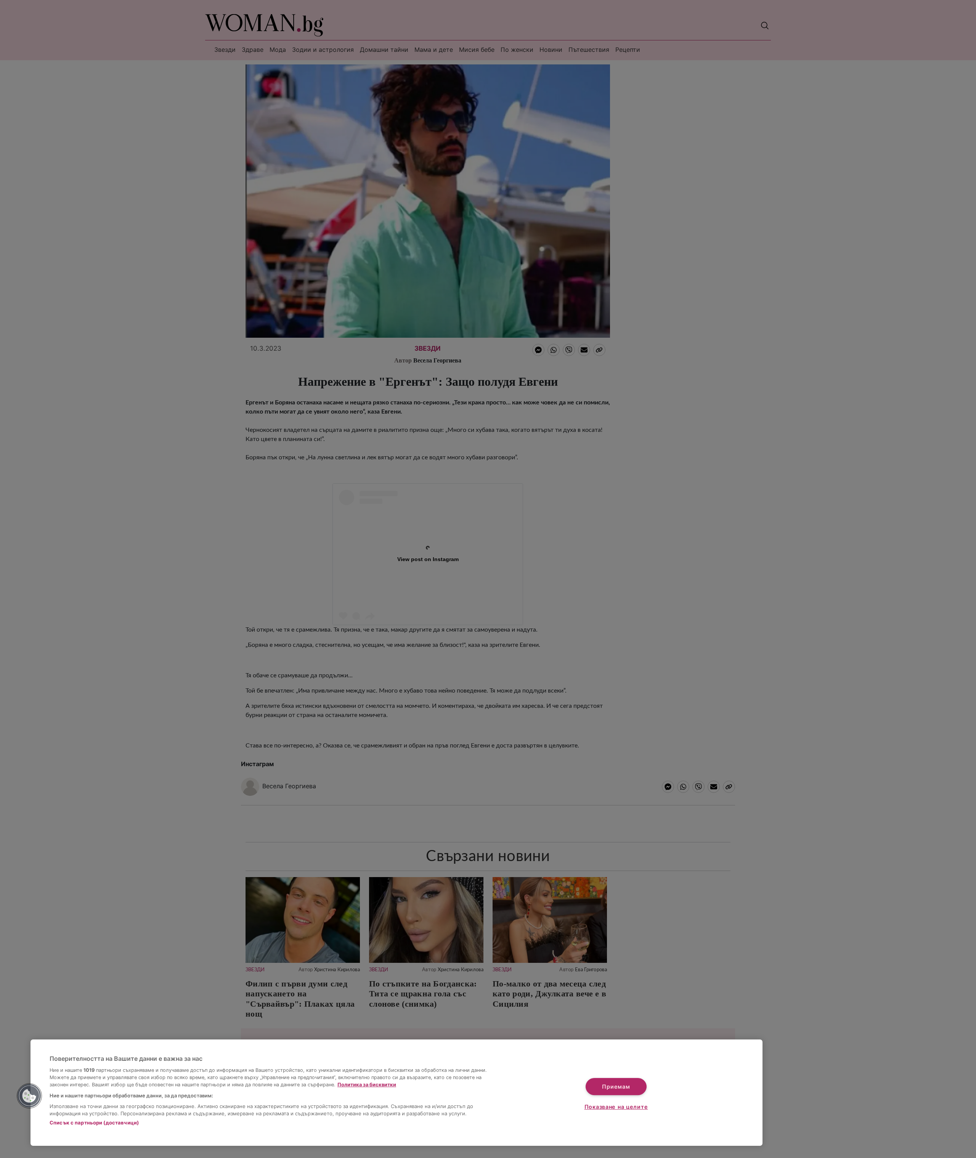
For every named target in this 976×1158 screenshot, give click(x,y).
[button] (29, 1096)
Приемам (616, 1086)
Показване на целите (616, 1106)
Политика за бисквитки (366, 1084)
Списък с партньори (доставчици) (94, 1123)
